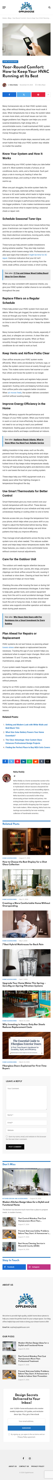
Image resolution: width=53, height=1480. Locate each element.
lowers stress (8, 647)
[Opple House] (26, 7)
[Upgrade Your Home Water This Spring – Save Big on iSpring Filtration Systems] (26, 962)
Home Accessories (10, 61)
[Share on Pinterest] (38, 94)
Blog (9, 18)
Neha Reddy (14, 85)
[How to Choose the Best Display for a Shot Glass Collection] (26, 841)
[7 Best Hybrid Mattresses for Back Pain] (26, 924)
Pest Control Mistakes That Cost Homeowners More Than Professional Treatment (32, 1221)
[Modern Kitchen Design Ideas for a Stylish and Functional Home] (26, 1181)
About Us (13, 1466)
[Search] (49, 7)
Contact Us (24, 1466)
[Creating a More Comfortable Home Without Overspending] (26, 882)
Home (4, 18)
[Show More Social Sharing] (48, 94)
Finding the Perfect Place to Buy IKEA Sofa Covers (28, 747)
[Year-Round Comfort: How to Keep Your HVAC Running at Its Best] (26, 55)
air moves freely (15, 392)
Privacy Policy (22, 1437)
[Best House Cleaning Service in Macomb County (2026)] (9, 1246)
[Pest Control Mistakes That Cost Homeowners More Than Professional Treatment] (9, 1221)
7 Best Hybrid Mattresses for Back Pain (23, 944)
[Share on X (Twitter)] (24, 94)
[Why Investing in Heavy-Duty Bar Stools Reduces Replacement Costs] (26, 1004)
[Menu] (4, 7)
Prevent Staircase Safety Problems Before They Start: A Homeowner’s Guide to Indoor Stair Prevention (33, 1233)
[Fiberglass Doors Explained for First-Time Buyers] (26, 1045)
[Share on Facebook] (9, 94)
